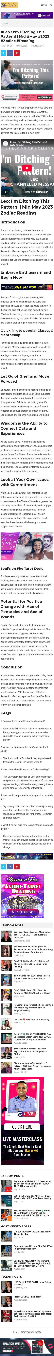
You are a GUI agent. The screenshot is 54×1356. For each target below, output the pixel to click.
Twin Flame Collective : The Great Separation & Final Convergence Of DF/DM (30, 1051)
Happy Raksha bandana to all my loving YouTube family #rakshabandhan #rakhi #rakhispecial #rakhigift (33, 1313)
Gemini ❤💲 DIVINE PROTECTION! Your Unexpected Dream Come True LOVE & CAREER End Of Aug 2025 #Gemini (32, 1037)
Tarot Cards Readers (31, 1332)
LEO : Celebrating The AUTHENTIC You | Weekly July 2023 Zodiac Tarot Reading (32, 1197)
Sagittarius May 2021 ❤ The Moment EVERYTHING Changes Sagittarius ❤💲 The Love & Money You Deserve (32, 1263)
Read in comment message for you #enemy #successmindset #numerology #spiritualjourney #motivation (33, 949)
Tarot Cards (6, 46)
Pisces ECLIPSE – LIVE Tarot (27, 1297)
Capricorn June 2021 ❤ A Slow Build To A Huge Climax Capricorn (33, 1247)
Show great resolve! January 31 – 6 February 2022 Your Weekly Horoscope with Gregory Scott (32, 1066)
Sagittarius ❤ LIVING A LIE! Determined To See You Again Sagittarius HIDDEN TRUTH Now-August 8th (32, 1184)
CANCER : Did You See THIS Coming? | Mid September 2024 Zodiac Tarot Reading (32, 964)
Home (5, 23)
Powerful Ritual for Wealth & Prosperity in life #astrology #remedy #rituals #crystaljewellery (33, 1008)
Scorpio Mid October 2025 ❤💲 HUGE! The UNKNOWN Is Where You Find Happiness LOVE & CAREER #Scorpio (32, 1213)
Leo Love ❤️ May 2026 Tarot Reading (31, 1019)
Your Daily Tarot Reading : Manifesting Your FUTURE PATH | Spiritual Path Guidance (32, 935)
